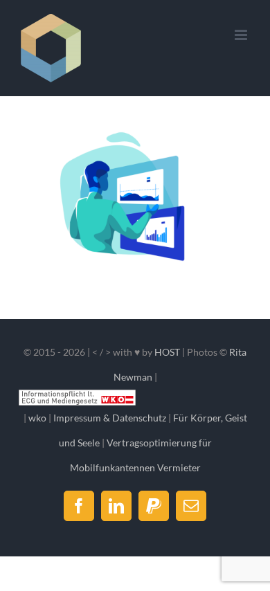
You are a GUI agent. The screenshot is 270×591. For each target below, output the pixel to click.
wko (37, 418)
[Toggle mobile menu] (242, 35)
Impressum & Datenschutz (109, 418)
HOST (167, 352)
